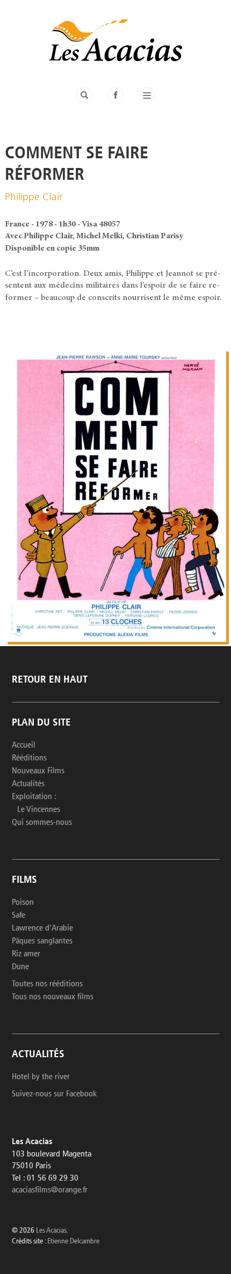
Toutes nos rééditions (47, 984)
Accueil (23, 745)
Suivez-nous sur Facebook (54, 1094)
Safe (18, 915)
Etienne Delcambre (73, 1242)
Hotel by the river (41, 1077)
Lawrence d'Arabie (42, 928)
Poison (23, 902)
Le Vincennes (38, 810)
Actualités (28, 784)
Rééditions (29, 758)
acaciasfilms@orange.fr (50, 1190)
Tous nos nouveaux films (52, 997)
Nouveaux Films (38, 771)
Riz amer (26, 954)
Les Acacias (51, 1231)
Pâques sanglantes (42, 941)
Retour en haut (50, 680)
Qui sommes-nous (42, 822)
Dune (20, 967)
